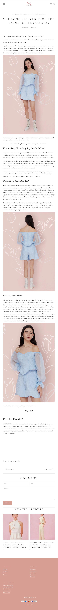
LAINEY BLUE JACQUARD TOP (19, 406)
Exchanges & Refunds (8, 587)
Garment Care (6, 589)
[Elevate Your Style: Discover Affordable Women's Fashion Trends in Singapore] (16, 527)
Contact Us (32, 573)
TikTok (4, 573)
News (17, 14)
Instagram (5, 571)
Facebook (5, 569)
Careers (32, 575)
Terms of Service (7, 590)
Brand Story (33, 569)
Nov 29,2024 (5, 549)
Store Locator (33, 571)
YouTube (5, 575)
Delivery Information (8, 585)
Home (13, 14)
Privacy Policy (6, 592)
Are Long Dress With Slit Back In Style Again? (9, 469)
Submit (7, 503)
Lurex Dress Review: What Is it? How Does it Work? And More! (49, 469)
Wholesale (32, 576)
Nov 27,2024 (32, 549)
